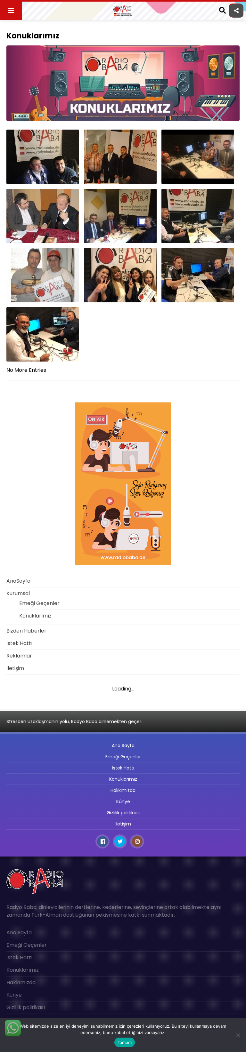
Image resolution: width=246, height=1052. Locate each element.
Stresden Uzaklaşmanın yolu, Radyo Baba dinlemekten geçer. (74, 721)
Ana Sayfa (123, 745)
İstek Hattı (19, 643)
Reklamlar (19, 655)
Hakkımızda (123, 790)
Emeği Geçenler (39, 603)
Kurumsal (18, 593)
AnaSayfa (18, 581)
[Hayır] (238, 1035)
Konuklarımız (35, 615)
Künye (123, 801)
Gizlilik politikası (123, 812)
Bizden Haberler (26, 630)
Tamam (125, 1042)
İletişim (15, 668)
